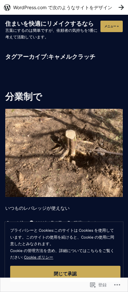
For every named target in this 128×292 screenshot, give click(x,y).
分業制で (23, 96)
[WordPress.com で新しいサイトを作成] (64, 7)
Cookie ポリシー (38, 257)
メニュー (113, 28)
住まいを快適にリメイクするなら (49, 23)
